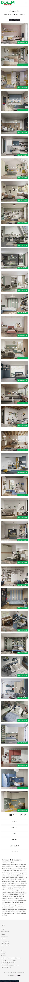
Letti (2, 950)
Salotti (2, 929)
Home (5, 14)
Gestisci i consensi (14, 981)
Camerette (22, 14)
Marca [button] (14, 821)
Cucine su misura (5, 945)
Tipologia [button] (14, 839)
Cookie (6, 981)
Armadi (3, 934)
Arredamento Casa (13, 14)
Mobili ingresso (5, 931)
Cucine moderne (5, 943)
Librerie (3, 928)
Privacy (2, 981)
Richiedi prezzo (22, 42)
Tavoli (2, 933)
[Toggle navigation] (26, 3)
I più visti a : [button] (14, 851)
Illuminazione (4, 936)
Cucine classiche (5, 941)
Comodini (3, 953)
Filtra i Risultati (14, 20)
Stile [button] (14, 833)
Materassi (3, 955)
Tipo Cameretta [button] (14, 845)
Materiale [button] (14, 827)
